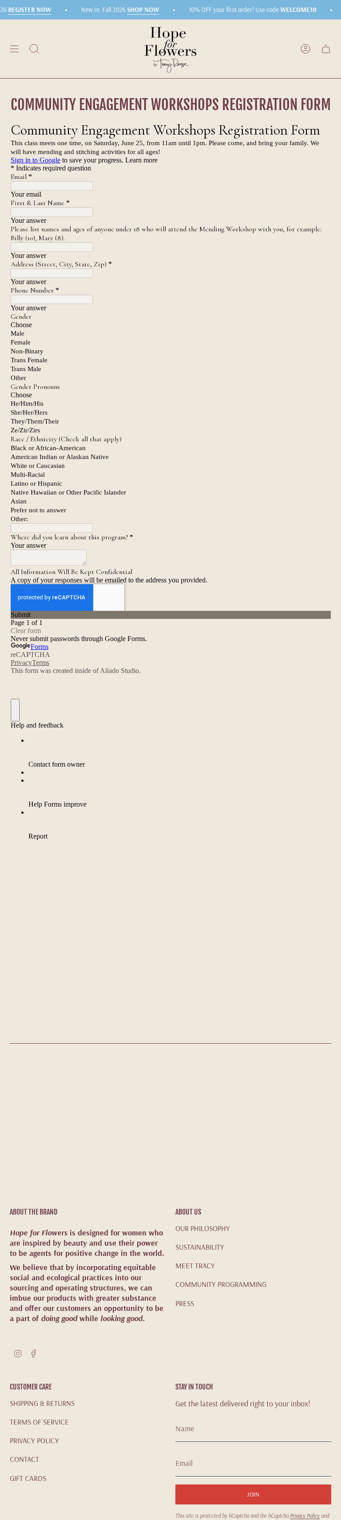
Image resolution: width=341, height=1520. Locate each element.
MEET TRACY (195, 1265)
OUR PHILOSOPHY (202, 1228)
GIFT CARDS (28, 1478)
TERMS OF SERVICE (39, 1421)
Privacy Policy (305, 1515)
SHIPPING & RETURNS (42, 1403)
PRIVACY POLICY (34, 1440)
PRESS (184, 1303)
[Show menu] (14, 49)
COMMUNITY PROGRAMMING (220, 1284)
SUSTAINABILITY (199, 1246)
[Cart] (326, 49)
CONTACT (24, 1459)
